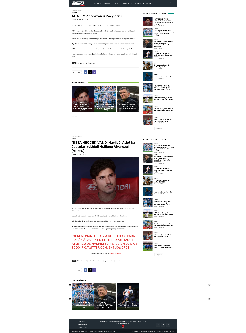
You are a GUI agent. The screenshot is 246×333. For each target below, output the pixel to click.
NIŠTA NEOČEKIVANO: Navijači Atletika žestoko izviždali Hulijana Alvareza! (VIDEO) (82, 107)
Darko (74, 19)
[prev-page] (73, 115)
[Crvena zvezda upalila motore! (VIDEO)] (148, 65)
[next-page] (76, 115)
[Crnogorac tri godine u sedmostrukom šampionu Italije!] (148, 54)
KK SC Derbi (92, 63)
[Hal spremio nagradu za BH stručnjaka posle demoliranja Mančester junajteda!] (128, 99)
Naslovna (74, 10)
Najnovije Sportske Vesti (155, 13)
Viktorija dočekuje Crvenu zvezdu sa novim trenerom (163, 98)
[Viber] (94, 72)
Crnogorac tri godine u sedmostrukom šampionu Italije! (163, 55)
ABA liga (79, 63)
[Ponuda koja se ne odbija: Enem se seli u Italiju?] (148, 120)
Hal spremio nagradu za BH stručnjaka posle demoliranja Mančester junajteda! (127, 107)
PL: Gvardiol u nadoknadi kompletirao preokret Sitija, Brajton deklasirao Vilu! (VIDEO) (105, 107)
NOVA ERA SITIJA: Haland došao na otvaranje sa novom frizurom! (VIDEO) (163, 87)
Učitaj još (158, 128)
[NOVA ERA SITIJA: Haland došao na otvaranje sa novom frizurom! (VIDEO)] (148, 87)
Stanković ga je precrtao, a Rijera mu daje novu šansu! (163, 109)
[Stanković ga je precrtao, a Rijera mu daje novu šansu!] (148, 109)
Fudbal (82, 102)
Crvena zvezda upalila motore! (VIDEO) (162, 66)
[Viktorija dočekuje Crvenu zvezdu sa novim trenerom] (148, 98)
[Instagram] (163, 325)
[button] (171, 3)
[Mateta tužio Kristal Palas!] (148, 76)
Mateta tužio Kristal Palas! (163, 77)
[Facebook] (85, 72)
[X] (90, 72)
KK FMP (85, 63)
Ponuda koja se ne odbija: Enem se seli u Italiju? (163, 120)
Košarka (80, 10)
